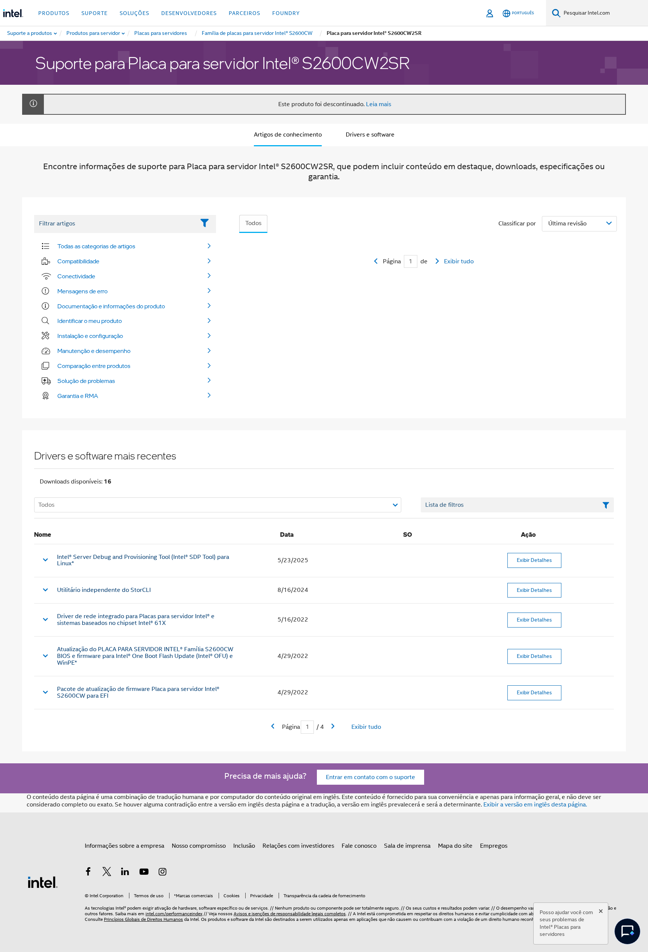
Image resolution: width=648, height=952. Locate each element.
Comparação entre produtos (93, 365)
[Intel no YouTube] (144, 873)
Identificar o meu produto (89, 320)
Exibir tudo (459, 261)
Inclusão (244, 846)
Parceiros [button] (244, 13)
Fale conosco (359, 846)
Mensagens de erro (82, 291)
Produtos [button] (53, 13)
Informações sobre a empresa (124, 846)
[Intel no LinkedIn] (125, 873)
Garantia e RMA (77, 395)
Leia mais (378, 104)
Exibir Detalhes (534, 560)
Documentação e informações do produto (111, 306)
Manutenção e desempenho (93, 350)
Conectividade (76, 276)
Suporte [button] (94, 13)
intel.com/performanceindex (174, 913)
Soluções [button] (134, 13)
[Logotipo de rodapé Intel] (43, 882)
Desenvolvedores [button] (189, 13)
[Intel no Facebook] (88, 873)
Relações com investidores (298, 846)
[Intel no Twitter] (106, 873)
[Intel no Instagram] (162, 873)
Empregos (493, 846)
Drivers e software (370, 134)
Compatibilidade (78, 261)
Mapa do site (455, 846)
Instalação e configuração (90, 335)
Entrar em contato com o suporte (370, 777)
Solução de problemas (86, 380)
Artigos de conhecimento (288, 134)
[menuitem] (94, 33)
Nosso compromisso (199, 846)
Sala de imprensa (407, 846)
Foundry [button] (286, 13)
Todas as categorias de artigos (96, 246)
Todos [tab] (253, 223)
